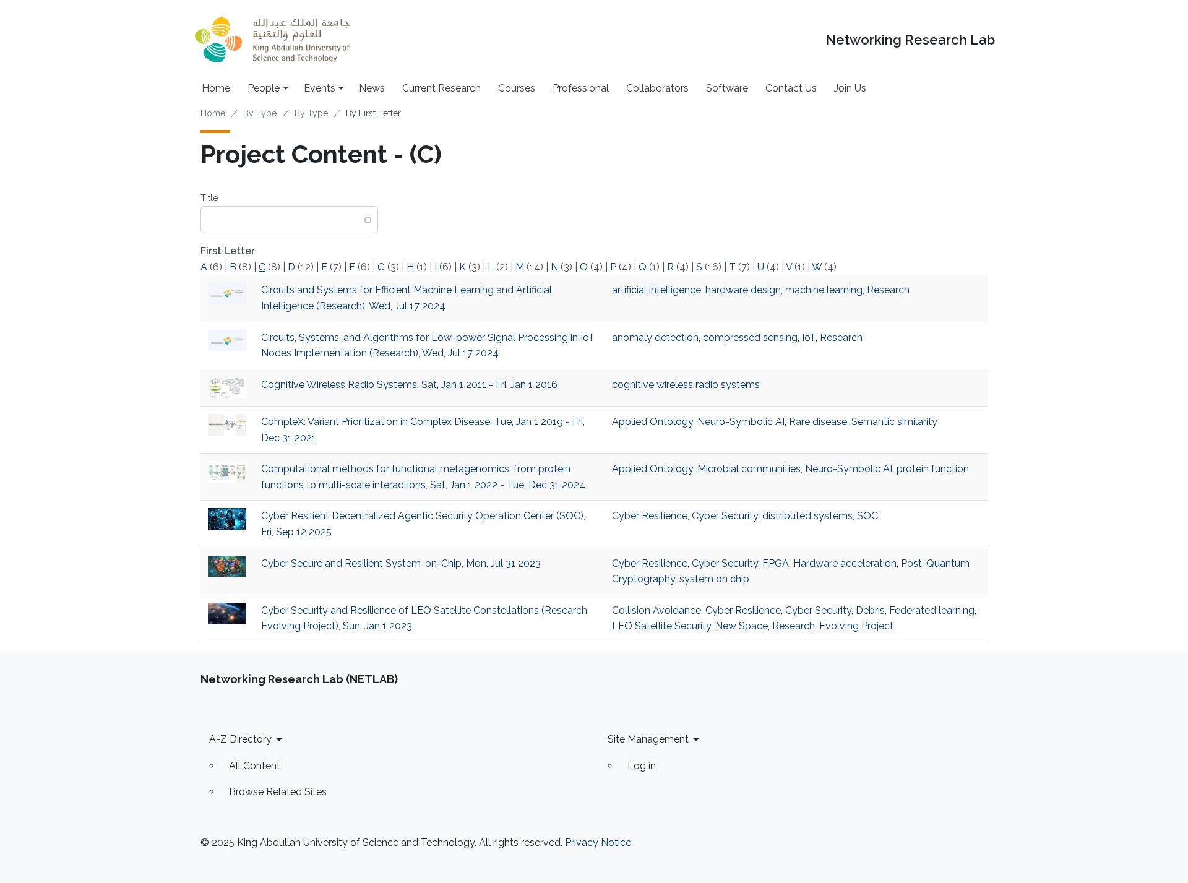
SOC (867, 516)
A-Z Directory (240, 739)
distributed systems (807, 516)
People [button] (264, 88)
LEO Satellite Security (661, 626)
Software (727, 88)
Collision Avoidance (656, 610)
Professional (581, 88)
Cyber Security (725, 516)
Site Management (648, 739)
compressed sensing (750, 337)
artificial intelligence (656, 290)
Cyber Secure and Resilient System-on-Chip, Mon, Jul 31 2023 (401, 563)
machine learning (824, 290)
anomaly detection (655, 337)
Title (209, 198)
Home (216, 88)
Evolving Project (856, 626)
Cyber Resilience (649, 516)
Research (888, 290)
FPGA (775, 563)
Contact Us (791, 88)
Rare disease (818, 422)
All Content (254, 766)
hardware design (743, 290)
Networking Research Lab (910, 40)
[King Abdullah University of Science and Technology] (272, 39)
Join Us (850, 88)
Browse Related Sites (278, 792)
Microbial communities (749, 469)
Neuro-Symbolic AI (741, 422)
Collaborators (657, 88)
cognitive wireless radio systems (686, 384)
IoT (809, 337)
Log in (641, 766)
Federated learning (932, 610)
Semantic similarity (894, 422)
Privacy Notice (598, 842)
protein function (933, 469)
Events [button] (319, 88)
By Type (260, 113)
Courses (516, 88)
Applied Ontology (652, 422)
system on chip (714, 579)
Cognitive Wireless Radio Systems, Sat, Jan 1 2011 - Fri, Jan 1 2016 (409, 384)
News (372, 88)
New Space (741, 626)
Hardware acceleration (845, 563)
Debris (870, 610)
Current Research (441, 88)
